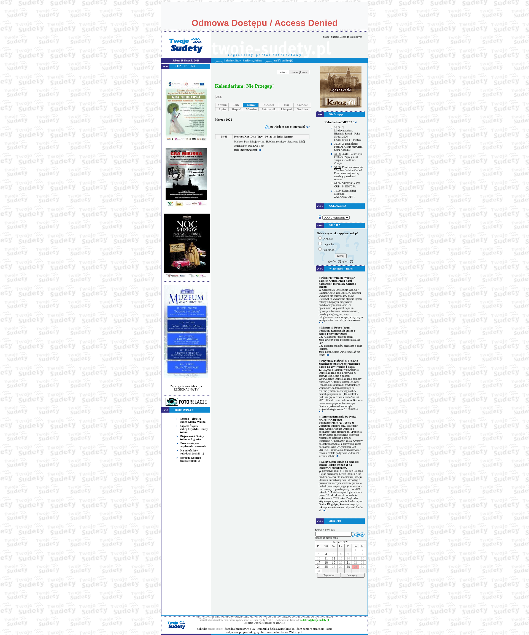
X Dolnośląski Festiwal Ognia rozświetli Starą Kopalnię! (348, 146)
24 (318, 566)
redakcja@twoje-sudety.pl (314, 620)
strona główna (299, 72)
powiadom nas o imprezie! (287, 126)
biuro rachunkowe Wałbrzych (284, 632)
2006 (219, 96)
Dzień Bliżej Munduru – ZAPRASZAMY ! (345, 193)
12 (333, 558)
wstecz (283, 72)
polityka (202, 628)
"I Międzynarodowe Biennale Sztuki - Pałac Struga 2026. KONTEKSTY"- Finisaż (347, 133)
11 (326, 558)
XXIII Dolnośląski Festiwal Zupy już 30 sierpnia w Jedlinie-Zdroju (348, 158)
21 (348, 562)
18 (326, 562)
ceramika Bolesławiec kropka (276, 628)
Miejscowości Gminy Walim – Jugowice (192, 438)
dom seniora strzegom (310, 628)
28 (348, 566)
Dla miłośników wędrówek (189, 452)
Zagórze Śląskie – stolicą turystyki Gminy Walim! (194, 429)
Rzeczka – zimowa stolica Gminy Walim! (193, 420)
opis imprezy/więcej (246, 149)
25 (326, 566)
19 (333, 562)
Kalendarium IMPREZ (339, 122)
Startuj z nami (330, 37)
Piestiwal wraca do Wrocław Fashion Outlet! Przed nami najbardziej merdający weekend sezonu (348, 173)
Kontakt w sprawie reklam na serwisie (264, 622)
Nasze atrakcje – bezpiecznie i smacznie (193, 445)
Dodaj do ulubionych (350, 37)
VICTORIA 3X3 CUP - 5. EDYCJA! (347, 185)
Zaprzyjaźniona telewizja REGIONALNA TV (186, 387)
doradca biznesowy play (240, 628)
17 (318, 562)
